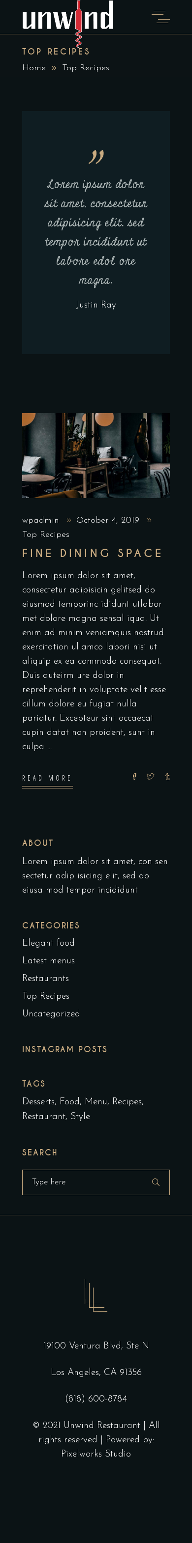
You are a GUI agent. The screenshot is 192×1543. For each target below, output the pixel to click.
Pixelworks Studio (96, 1454)
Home (34, 68)
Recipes (127, 1102)
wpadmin (42, 520)
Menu (96, 1102)
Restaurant (43, 1117)
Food (70, 1102)
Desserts (38, 1102)
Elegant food (48, 943)
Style (80, 1117)
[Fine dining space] (96, 455)
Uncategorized (51, 1014)
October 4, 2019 (109, 520)
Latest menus (48, 961)
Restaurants (45, 978)
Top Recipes (45, 535)
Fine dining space (92, 553)
